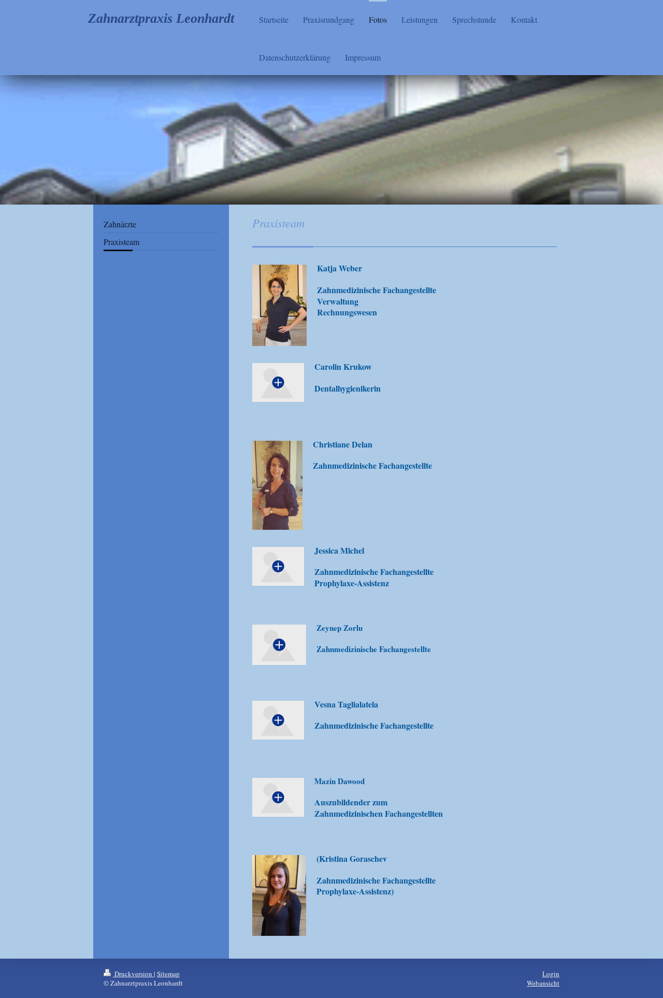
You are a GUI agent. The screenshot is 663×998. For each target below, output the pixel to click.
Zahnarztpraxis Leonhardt (161, 18)
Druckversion (133, 973)
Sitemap (168, 973)
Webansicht (543, 983)
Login (550, 973)
